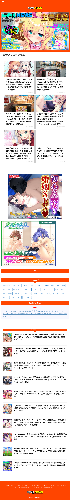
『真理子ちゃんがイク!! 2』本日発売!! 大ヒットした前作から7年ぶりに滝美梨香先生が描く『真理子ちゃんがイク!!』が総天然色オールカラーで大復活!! (40, 408)
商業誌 (10, 293)
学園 (32, 285)
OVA (62, 289)
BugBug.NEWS (55, 485)
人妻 (19, 297)
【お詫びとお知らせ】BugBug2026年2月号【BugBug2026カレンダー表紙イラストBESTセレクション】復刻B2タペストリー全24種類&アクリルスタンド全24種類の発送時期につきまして (35, 313)
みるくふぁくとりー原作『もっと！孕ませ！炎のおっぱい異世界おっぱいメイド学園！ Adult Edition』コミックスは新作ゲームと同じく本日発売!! (40, 393)
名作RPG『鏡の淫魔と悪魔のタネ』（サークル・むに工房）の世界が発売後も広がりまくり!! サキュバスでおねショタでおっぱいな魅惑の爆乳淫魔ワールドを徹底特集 (40, 450)
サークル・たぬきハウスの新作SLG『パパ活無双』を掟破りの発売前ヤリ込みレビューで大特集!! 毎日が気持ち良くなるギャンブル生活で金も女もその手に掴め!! (40, 379)
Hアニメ (50, 289)
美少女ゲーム (6, 285)
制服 (9, 289)
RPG (63, 285)
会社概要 (7, 485)
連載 (4, 289)
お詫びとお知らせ (35, 485)
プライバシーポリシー (23, 485)
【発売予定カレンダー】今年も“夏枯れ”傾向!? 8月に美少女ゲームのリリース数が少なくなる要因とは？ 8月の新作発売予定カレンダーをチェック (40, 351)
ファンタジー (25, 289)
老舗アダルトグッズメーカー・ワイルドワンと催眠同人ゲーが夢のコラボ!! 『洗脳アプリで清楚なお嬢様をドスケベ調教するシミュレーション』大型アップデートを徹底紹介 (40, 422)
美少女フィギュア (38, 293)
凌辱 (58, 285)
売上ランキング (61, 293)
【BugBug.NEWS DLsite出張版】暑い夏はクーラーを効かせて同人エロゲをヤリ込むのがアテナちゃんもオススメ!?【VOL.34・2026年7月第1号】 (40, 465)
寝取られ (17, 293)
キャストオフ (27, 297)
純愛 (4, 293)
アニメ (43, 289)
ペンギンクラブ (35, 487)
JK (53, 293)
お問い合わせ (45, 485)
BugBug (26, 285)
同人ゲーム (16, 289)
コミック (5, 297)
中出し (48, 293)
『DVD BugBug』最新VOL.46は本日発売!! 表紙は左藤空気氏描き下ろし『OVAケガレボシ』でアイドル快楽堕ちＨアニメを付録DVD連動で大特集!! (40, 436)
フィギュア (35, 289)
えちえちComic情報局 (23, 487)
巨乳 (19, 285)
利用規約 (13, 485)
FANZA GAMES (49, 285)
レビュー (12, 297)
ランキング (39, 285)
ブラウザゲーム (26, 293)
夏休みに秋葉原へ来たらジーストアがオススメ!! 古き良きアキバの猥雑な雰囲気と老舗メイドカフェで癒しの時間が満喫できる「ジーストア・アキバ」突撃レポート (40, 365)
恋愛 (56, 289)
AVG (14, 285)
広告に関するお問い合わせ (48, 487)
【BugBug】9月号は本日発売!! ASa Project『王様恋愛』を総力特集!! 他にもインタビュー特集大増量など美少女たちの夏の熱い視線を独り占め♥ (40, 336)
